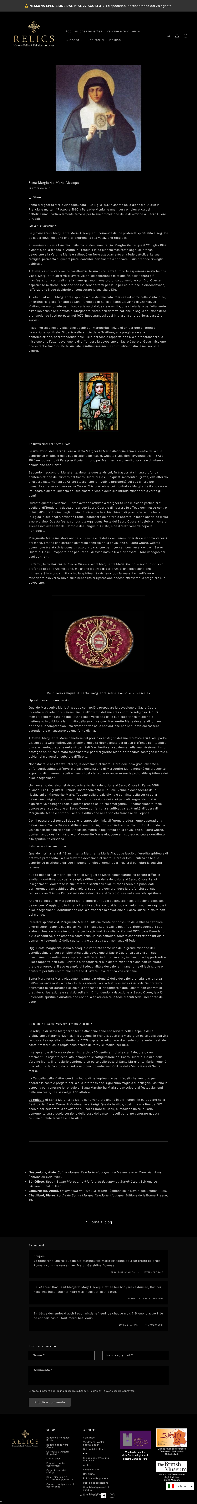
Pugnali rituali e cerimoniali (55, 1464)
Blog (85, 1453)
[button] (122, 31)
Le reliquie (36, 1099)
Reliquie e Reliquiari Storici (58, 1439)
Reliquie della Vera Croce (57, 1446)
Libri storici (53, 1458)
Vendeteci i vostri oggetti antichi (93, 1443)
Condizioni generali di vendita (96, 1488)
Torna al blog (101, 1222)
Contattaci (89, 1437)
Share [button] (37, 197)
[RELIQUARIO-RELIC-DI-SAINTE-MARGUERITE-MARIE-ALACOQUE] (98, 641)
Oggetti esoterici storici (56, 1471)
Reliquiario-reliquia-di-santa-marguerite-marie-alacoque (89, 693)
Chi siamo (89, 1473)
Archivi (87, 1465)
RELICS (93, 1495)
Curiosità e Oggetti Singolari (57, 1453)
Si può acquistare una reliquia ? (96, 1459)
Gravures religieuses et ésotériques (60, 1485)
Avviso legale (91, 1469)
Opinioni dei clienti (94, 1449)
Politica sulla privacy (95, 1478)
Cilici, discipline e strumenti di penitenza (59, 1478)
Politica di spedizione (96, 1482)
